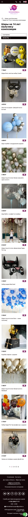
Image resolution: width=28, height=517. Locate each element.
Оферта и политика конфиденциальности (14, 483)
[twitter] (8, 493)
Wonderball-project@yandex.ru (15, 506)
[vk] (4, 493)
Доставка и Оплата (9, 480)
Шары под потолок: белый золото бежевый (12, 389)
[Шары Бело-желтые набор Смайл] (14, 55)
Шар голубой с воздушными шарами (12, 143)
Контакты (18, 477)
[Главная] (2, 18)
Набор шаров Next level (8, 284)
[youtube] (23, 493)
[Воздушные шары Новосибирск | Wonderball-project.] (14, 9)
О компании (10, 477)
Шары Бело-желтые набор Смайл (11, 73)
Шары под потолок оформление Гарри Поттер (13, 249)
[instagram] (15, 493)
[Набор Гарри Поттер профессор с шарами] (14, 407)
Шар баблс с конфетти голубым (11, 214)
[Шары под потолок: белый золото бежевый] (14, 371)
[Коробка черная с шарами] (14, 336)
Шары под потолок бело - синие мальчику (11, 319)
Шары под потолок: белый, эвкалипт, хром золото (13, 178)
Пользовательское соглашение (14, 487)
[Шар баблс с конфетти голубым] (14, 196)
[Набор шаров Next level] (14, 266)
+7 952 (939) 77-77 (14, 501)
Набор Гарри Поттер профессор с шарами (14, 425)
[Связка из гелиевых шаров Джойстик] (14, 441)
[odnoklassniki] (19, 493)
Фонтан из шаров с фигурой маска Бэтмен (12, 108)
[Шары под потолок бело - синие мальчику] (14, 300)
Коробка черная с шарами (9, 354)
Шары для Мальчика (11, 18)
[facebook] (12, 493)
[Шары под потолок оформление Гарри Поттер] (14, 230)
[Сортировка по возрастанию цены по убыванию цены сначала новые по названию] (14, 34)
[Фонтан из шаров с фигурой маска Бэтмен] (14, 89)
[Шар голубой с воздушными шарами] (14, 125)
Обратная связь (20, 480)
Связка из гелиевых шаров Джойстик (13, 459)
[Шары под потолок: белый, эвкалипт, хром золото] (14, 160)
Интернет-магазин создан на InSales (15, 514)
